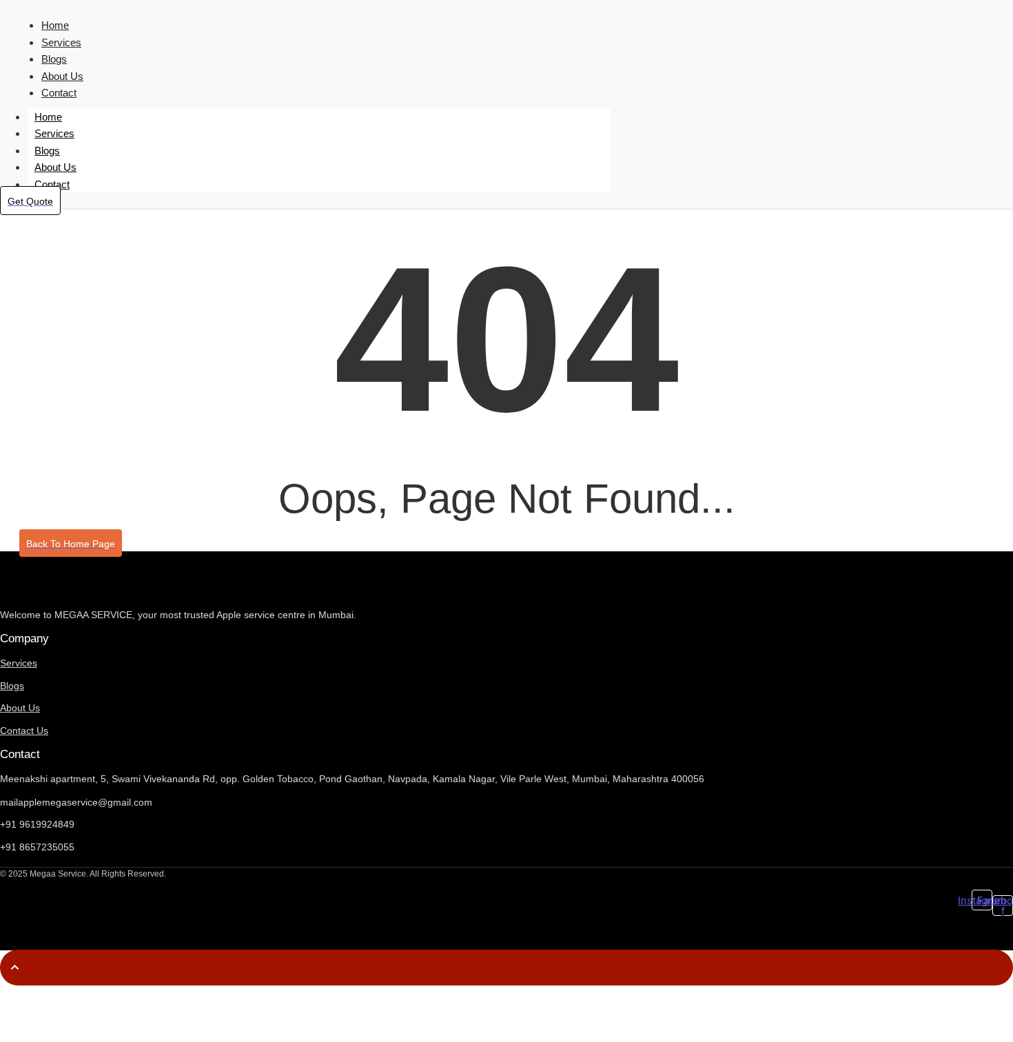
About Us (62, 76)
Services (61, 42)
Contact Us (24, 730)
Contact (58, 93)
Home (55, 25)
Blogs (54, 59)
